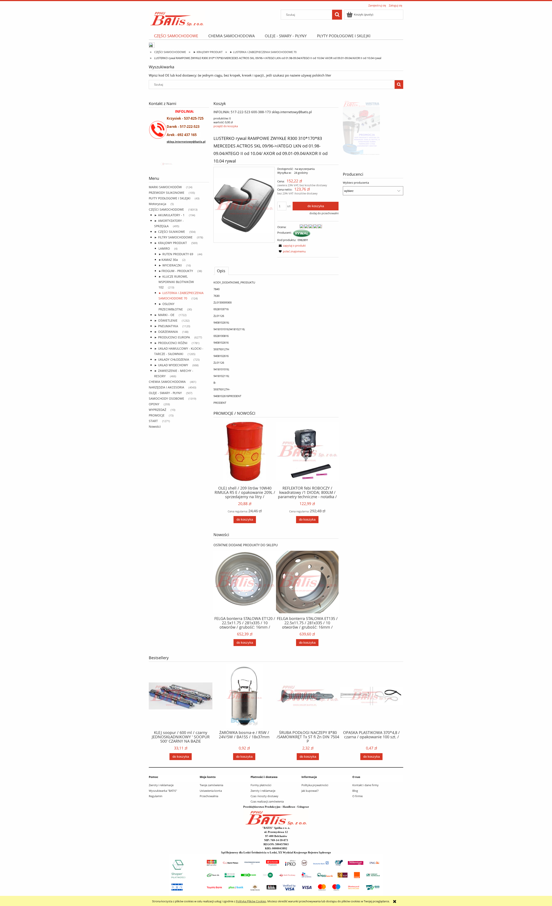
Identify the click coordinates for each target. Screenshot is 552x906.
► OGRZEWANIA (166, 332)
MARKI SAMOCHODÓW (165, 187)
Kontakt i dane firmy (365, 785)
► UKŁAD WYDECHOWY (171, 365)
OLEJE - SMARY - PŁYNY (165, 393)
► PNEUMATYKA (166, 326)
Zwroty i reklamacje (161, 785)
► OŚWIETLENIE (165, 320)
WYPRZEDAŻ (157, 410)
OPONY (154, 404)
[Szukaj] (337, 15)
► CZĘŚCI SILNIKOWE (169, 232)
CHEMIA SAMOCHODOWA (167, 382)
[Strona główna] (177, 17)
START (153, 421)
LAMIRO (164, 248)
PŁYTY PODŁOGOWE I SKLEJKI (169, 198)
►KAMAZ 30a (168, 260)
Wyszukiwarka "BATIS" (163, 791)
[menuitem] (176, 36)
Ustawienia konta (211, 791)
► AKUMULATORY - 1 (169, 215)
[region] (179, 164)
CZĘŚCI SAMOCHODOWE (166, 209)
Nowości (155, 426)
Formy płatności (261, 785)
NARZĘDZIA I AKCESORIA (166, 387)
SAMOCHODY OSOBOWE (166, 398)
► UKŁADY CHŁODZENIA (171, 359)
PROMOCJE (157, 415)
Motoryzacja (157, 204)
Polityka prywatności (314, 785)
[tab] (221, 271)
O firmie (357, 796)
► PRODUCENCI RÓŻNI (170, 343)
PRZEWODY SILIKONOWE (166, 193)
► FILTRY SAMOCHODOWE (173, 237)
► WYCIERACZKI (170, 265)
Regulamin (155, 796)
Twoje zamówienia (211, 785)
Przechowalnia (209, 796)
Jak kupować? (310, 791)
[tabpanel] (276, 342)
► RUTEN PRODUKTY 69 (175, 254)
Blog (355, 791)
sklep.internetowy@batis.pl (186, 142)
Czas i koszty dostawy (264, 796)
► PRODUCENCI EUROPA (172, 337)
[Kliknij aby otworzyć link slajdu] (373, 127)
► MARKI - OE (164, 315)
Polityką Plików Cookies (251, 901)
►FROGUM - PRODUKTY (175, 271)
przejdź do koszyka (225, 126)
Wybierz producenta (356, 182)
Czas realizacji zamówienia (267, 801)
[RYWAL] (301, 233)
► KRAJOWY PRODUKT (170, 243)
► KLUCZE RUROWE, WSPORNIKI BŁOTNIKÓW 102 (176, 281)
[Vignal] (179, 164)
